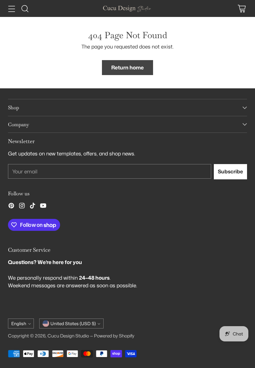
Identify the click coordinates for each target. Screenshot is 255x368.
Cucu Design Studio (68, 335)
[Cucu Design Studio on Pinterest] (11, 207)
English (18, 323)
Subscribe (230, 171)
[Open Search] (25, 8)
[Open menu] (11, 8)
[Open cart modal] (241, 8)
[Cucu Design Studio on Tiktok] (33, 207)
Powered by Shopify (114, 335)
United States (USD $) (73, 323)
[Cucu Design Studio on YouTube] (43, 207)
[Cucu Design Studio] (127, 8)
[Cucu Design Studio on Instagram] (22, 207)
